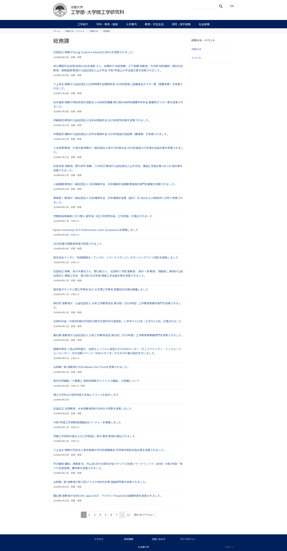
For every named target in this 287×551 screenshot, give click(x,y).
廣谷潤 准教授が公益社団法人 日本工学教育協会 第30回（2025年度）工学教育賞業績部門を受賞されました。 (118, 335)
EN (232, 5)
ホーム (57, 31)
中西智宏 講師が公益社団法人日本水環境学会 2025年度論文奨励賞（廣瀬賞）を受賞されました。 (111, 134)
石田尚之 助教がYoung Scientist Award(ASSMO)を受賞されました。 (94, 52)
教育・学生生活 (154, 24)
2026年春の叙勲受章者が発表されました (77, 244)
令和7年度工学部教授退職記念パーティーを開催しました (87, 422)
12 (128, 514)
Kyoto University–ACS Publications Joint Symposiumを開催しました (95, 230)
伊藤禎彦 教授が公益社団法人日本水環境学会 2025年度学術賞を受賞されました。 (102, 120)
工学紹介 (83, 24)
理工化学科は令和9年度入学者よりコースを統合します (85, 395)
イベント (196, 58)
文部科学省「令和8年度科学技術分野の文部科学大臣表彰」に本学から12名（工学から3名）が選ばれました (117, 321)
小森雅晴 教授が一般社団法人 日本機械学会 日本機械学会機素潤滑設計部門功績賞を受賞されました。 (115, 184)
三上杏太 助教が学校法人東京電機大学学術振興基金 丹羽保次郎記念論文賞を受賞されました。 (109, 450)
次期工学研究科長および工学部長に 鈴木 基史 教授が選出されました (94, 436)
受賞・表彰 (76, 57)
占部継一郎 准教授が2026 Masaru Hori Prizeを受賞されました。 (91, 367)
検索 (221, 6)
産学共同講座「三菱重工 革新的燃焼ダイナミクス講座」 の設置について (96, 381)
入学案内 (131, 24)
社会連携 (204, 24)
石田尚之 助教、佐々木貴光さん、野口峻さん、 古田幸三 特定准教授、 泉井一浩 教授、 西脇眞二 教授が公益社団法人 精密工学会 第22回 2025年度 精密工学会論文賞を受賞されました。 (118, 273)
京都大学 (144, 547)
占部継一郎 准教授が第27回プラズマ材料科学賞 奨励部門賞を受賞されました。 (100, 482)
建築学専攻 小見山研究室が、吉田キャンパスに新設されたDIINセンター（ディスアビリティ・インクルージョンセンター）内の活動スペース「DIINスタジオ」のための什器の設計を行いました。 (117, 351)
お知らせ (94, 31)
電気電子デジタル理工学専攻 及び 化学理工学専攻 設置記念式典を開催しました (100, 289)
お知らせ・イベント (75, 31)
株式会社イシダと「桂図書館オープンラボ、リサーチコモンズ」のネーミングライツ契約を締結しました (115, 257)
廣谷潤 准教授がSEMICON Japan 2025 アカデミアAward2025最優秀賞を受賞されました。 (108, 496)
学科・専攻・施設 (107, 24)
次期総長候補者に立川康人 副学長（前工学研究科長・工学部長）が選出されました (102, 216)
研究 (83, 385)
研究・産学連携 (181, 24)
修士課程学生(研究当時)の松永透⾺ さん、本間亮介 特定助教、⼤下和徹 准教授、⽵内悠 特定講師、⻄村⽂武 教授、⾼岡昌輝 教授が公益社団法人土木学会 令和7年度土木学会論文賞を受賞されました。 (118, 68)
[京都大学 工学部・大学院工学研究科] (106, 10)
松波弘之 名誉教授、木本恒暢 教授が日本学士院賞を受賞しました (92, 408)
